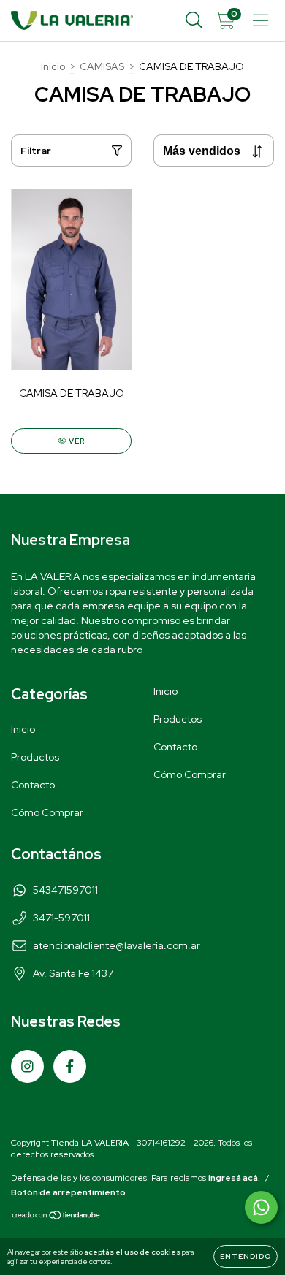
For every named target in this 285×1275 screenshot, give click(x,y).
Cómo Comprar (47, 812)
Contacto (33, 784)
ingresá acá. (234, 1178)
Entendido (245, 1256)
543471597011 (65, 890)
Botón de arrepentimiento (68, 1192)
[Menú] (260, 21)
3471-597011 (61, 917)
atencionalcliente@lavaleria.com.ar (116, 945)
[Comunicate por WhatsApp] (261, 1207)
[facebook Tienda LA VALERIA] (69, 1066)
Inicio (53, 66)
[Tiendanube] (56, 1217)
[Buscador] (194, 21)
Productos (35, 757)
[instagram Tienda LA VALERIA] (27, 1066)
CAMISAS (102, 66)
